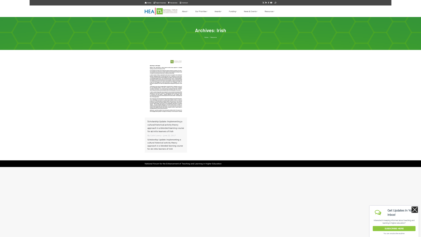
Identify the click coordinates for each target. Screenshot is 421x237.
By (154, 135)
